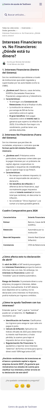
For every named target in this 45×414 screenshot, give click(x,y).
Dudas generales (8, 30)
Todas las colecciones (10, 28)
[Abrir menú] (41, 4)
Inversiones (26, 28)
